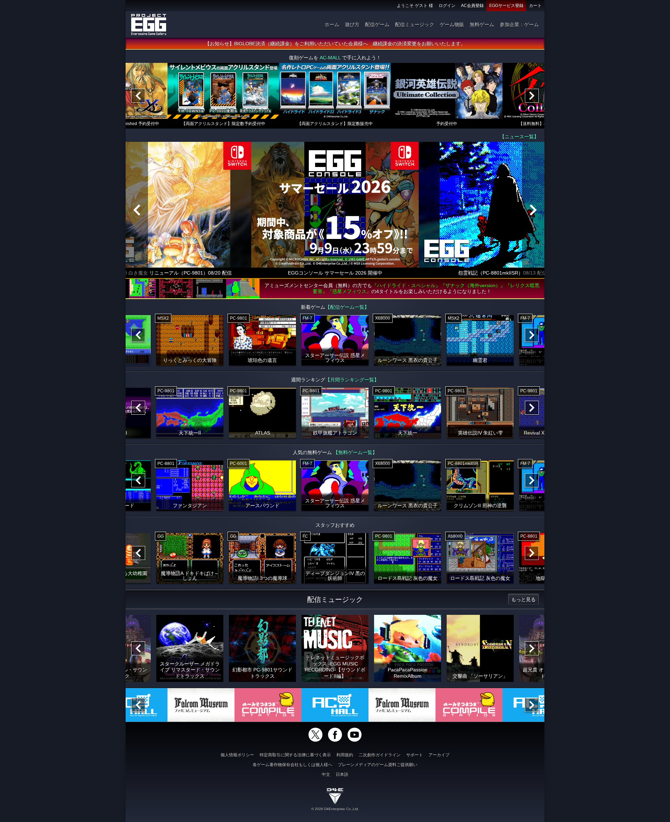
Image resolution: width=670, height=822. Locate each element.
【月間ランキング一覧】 (352, 380)
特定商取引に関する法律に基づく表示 (295, 755)
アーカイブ (439, 755)
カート (535, 5)
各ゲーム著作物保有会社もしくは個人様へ (292, 765)
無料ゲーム (482, 24)
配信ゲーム (377, 24)
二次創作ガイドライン (380, 755)
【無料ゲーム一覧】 (355, 452)
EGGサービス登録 (506, 5)
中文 (326, 774)
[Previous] (138, 96)
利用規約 (344, 755)
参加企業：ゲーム (519, 24)
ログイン (447, 5)
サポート (414, 755)
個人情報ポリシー (237, 755)
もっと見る (523, 599)
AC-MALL (330, 57)
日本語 (342, 774)
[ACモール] (335, 705)
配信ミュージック (414, 24)
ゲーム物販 (452, 24)
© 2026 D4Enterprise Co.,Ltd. (335, 809)
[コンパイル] (268, 705)
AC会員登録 (472, 5)
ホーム (332, 24)
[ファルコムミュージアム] (201, 705)
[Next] (532, 96)
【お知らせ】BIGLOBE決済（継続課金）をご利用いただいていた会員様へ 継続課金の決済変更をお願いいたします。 (335, 43)
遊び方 (352, 24)
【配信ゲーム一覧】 (347, 307)
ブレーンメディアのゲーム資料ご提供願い (377, 765)
